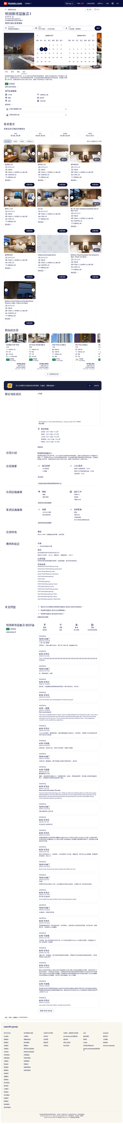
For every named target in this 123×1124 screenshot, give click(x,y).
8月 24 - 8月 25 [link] (15, 135)
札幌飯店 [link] (6, 1098)
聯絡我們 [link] (46, 1042)
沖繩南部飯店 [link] (27, 1067)
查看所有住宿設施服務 (44, 503)
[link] (96, 9)
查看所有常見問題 (43, 617)
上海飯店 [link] (6, 1088)
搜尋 (98, 28)
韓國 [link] (10, 1017)
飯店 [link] (6, 1017)
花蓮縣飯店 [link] (27, 1061)
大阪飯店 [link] (6, 1045)
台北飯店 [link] (6, 1036)
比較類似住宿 (54, 374)
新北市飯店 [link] (7, 1082)
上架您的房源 (90, 3)
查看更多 (40, 447)
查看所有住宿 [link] (12, 9)
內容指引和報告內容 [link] (88, 1045)
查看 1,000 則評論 (10, 87)
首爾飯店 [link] (15, 1017)
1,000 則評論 (10, 632)
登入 (117, 3)
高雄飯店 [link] (6, 1039)
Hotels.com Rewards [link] (109, 1045)
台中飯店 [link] (6, 1051)
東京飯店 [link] (6, 1064)
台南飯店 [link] (6, 1048)
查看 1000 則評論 (46, 1011)
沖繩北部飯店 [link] (27, 1070)
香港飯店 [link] (6, 1067)
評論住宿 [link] (46, 1045)
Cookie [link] (85, 1042)
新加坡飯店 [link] (7, 1104)
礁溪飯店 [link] (6, 1042)
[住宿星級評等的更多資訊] (13, 17)
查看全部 (7, 104)
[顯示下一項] (100, 352)
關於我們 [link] (105, 1036)
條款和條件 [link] (86, 1036)
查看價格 (29, 185)
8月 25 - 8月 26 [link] (40, 135)
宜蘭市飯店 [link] (7, 1058)
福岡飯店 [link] (6, 1079)
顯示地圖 (41, 423)
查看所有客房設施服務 (44, 523)
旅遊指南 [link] (105, 1042)
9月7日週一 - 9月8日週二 (46, 29)
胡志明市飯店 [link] (7, 1107)
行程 (107, 3)
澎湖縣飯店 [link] (27, 1054)
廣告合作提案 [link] (66, 1042)
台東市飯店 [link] (7, 1054)
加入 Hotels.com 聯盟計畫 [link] (70, 1036)
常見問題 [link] (46, 1039)
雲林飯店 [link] (26, 1064)
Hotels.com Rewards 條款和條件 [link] (91, 1049)
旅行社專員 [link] (66, 1045)
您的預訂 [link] (46, 1036)
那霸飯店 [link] (6, 1101)
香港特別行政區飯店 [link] (29, 1051)
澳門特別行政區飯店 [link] (29, 1048)
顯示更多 (40, 477)
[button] (45, 45)
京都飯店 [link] (6, 1061)
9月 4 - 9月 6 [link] (90, 135)
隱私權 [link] (85, 1039)
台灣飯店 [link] (26, 1036)
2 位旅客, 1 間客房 (75, 29)
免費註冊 (96, 385)
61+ (97, 67)
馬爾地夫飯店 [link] (27, 1039)
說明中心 (100, 3)
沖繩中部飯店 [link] (27, 1058)
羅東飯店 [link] (6, 1070)
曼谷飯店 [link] (6, 1085)
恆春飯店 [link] (6, 1073)
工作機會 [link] (105, 1039)
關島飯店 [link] (26, 1045)
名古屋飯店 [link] (7, 1095)
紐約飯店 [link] (6, 1092)
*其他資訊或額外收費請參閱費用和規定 (49, 483)
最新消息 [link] (65, 1039)
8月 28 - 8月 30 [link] (65, 135)
